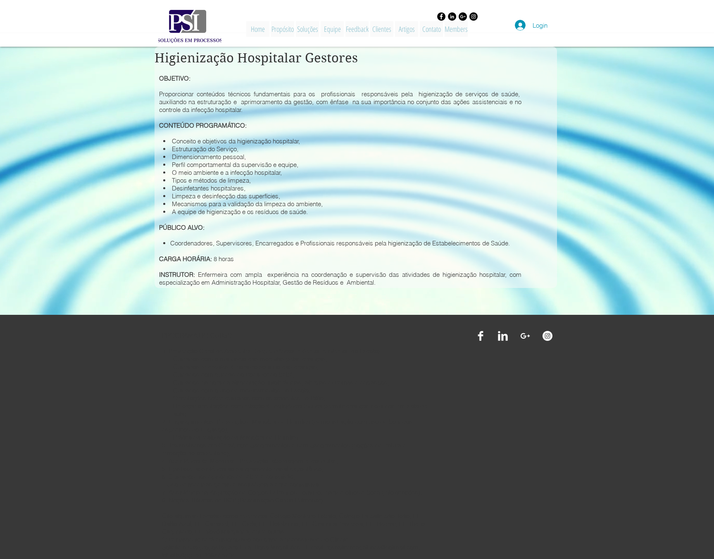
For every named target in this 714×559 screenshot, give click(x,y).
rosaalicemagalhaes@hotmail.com (372, 547)
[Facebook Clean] (481, 336)
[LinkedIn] (452, 16)
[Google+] (463, 16)
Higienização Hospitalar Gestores (256, 58)
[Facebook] (441, 16)
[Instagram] (473, 16)
